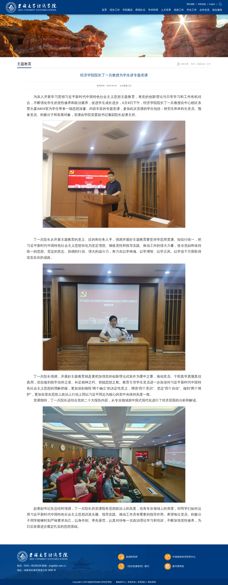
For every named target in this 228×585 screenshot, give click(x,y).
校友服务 (217, 9)
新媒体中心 (121, 582)
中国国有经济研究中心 (184, 556)
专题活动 (201, 64)
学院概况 (128, 9)
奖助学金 (132, 582)
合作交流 (204, 9)
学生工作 (192, 9)
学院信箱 (202, 4)
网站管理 (152, 582)
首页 (104, 9)
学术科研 (153, 9)
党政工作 (179, 9)
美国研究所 (132, 556)
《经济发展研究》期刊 (137, 566)
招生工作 (115, 9)
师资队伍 (140, 9)
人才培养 (166, 9)
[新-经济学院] (31, 3)
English (212, 4)
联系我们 (142, 582)
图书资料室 (178, 566)
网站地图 (191, 4)
